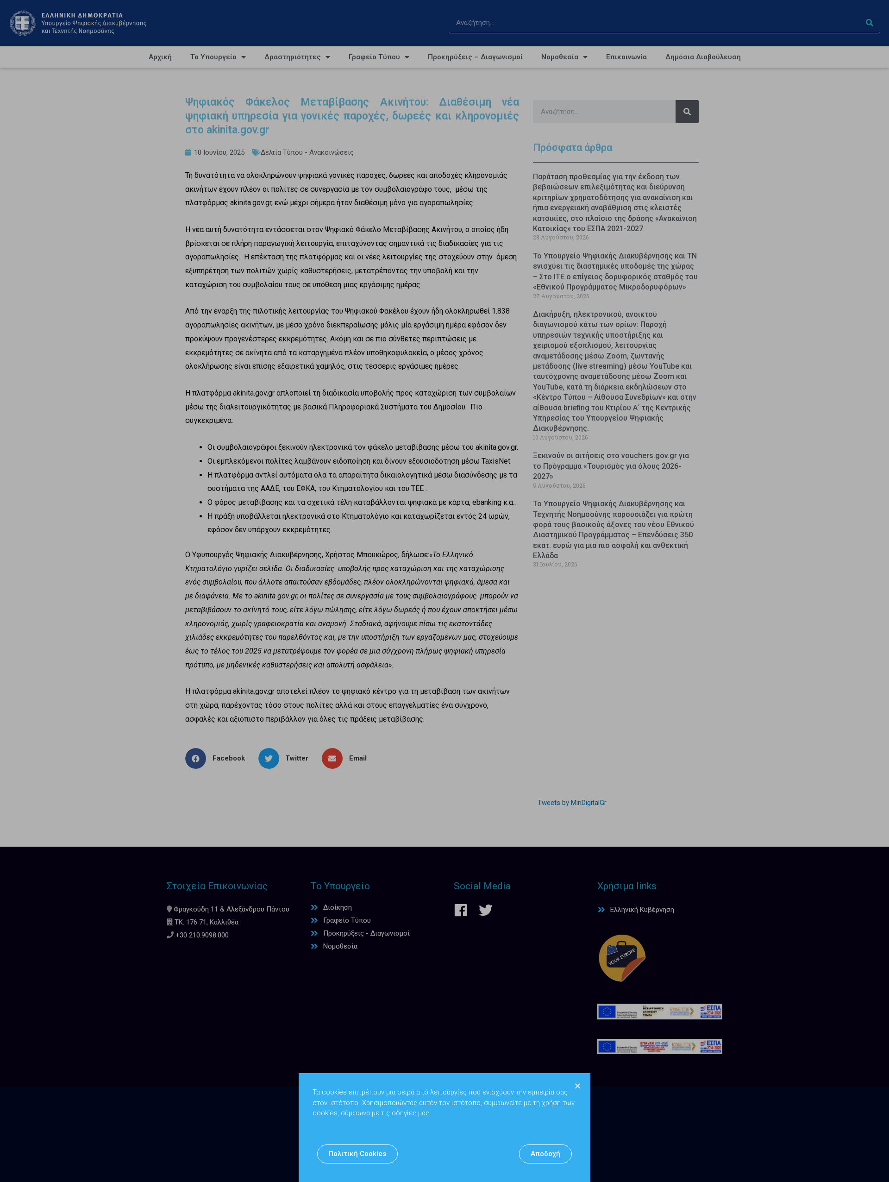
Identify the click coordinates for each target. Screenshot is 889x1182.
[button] (357, 1153)
